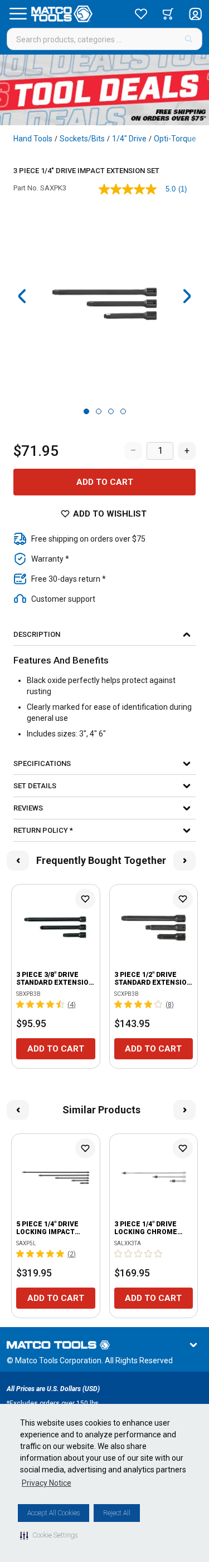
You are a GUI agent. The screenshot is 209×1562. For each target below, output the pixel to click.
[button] (49, 1535)
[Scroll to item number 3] (111, 411)
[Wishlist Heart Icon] (85, 899)
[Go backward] (22, 296)
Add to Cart (104, 482)
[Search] (188, 39)
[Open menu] (18, 14)
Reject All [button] (116, 1513)
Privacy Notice (46, 1483)
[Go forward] (187, 296)
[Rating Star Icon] (20, 1004)
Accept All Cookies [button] (53, 1513)
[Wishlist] (141, 14)
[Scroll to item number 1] (86, 411)
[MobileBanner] (104, 90)
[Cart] (168, 14)
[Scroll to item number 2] (98, 411)
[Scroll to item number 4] (123, 411)
